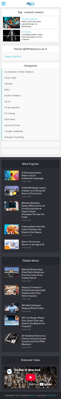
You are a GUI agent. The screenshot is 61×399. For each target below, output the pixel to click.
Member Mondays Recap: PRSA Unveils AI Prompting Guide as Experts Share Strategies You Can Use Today (33, 210)
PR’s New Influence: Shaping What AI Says (33, 306)
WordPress (51, 395)
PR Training (25, 32)
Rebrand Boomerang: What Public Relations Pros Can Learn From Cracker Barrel (33, 273)
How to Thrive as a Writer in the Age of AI (33, 243)
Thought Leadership (29, 19)
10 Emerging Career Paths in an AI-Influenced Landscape (33, 175)
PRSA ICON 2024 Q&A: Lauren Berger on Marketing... (31, 24)
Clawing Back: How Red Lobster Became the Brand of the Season (33, 229)
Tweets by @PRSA (12, 56)
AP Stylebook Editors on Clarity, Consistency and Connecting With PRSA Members (34, 340)
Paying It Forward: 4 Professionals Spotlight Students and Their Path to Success (34, 291)
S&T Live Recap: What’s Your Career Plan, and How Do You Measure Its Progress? (33, 322)
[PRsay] (30, 3)
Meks (32, 395)
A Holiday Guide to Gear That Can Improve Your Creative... (32, 37)
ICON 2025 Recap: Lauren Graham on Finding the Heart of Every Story (34, 190)
